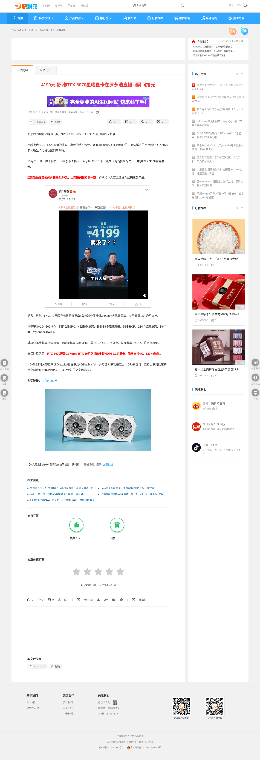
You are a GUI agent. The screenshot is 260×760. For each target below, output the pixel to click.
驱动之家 (238, 18)
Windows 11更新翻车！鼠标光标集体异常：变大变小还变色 (218, 123)
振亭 (70, 112)
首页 (20, 18)
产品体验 (75, 18)
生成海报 (141, 599)
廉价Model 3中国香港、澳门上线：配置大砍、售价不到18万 (217, 183)
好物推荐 (157, 18)
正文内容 (22, 70)
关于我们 (31, 702)
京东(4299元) (50, 380)
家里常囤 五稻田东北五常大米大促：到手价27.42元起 (218, 260)
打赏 (65, 599)
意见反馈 (68, 708)
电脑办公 (43, 30)
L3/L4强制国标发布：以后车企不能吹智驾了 (214, 51)
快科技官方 (114, 708)
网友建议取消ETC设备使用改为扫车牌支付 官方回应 (218, 99)
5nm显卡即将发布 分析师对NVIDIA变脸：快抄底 (127, 488)
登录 (231, 5)
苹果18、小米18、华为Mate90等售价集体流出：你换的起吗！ (217, 147)
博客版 (84, 5)
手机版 (46, 5)
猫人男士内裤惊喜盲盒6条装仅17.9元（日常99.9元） (217, 111)
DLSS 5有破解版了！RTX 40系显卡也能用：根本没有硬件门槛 (216, 135)
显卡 (52, 30)
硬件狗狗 (184, 18)
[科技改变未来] (23, 5)
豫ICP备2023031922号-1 (111, 747)
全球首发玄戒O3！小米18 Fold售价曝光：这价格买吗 (217, 87)
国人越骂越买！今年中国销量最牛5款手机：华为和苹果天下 (216, 159)
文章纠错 (108, 464)
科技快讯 (44, 18)
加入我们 (68, 702)
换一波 (239, 74)
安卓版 (58, 5)
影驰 (55, 122)
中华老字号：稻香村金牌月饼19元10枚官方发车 (218, 315)
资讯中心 (33, 30)
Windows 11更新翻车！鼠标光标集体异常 (212, 47)
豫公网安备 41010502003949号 (145, 747)
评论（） (45, 70)
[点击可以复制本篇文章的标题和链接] (96, 112)
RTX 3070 (37, 122)
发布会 (132, 18)
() (92, 112)
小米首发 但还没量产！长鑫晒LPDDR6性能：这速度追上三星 (217, 171)
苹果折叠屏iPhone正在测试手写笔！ (210, 55)
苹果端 (71, 5)
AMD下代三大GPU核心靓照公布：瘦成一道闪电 (56, 494)
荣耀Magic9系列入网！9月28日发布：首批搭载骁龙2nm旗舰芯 (218, 195)
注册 (239, 5)
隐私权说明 (33, 708)
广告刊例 (68, 713)
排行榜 (104, 18)
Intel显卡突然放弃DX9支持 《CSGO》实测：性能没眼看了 (62, 500)
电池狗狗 (211, 18)
